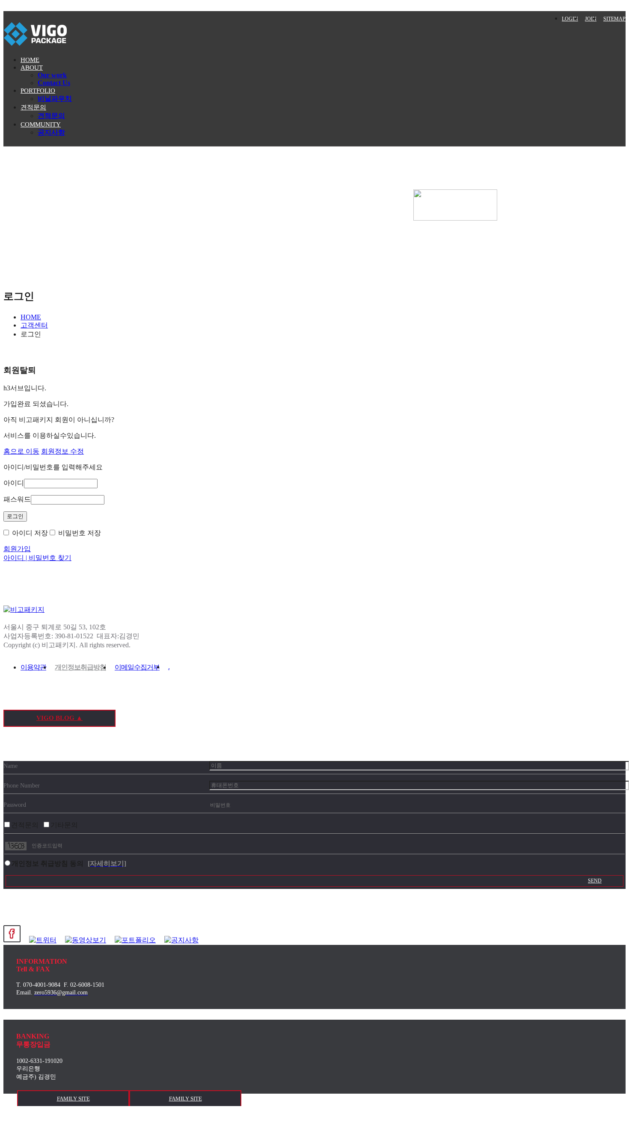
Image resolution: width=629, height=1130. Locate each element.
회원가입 (17, 548)
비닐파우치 (55, 98)
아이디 (13, 483)
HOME (30, 59)
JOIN (590, 19)
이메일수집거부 (137, 667)
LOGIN (570, 19)
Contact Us (54, 82)
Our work (52, 75)
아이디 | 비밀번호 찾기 (37, 557)
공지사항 (51, 132)
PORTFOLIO (38, 90)
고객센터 (34, 325)
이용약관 (33, 667)
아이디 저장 (29, 533)
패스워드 (17, 499)
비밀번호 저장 (78, 533)
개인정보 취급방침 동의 (47, 863)
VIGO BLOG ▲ (59, 717)
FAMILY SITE (73, 1098)
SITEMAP (614, 19)
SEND (595, 881)
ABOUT (32, 67)
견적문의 (33, 107)
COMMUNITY (41, 124)
